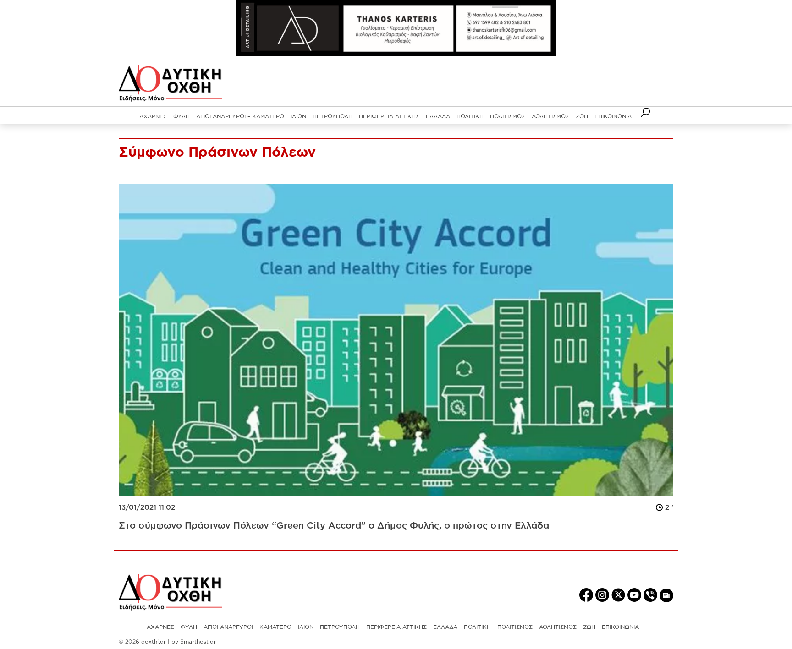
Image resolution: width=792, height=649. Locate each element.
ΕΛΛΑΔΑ (438, 116)
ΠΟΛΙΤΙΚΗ (470, 116)
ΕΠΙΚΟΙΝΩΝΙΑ (613, 116)
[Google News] (666, 594)
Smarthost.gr (198, 641)
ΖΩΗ (582, 116)
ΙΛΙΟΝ (298, 116)
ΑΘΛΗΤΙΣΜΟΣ (550, 116)
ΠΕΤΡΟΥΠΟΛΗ (332, 116)
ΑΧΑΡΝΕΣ (153, 116)
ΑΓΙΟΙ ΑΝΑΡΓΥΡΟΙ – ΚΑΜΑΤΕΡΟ (240, 116)
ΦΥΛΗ (181, 116)
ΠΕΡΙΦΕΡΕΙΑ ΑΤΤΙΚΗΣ (389, 116)
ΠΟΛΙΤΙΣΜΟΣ (507, 116)
